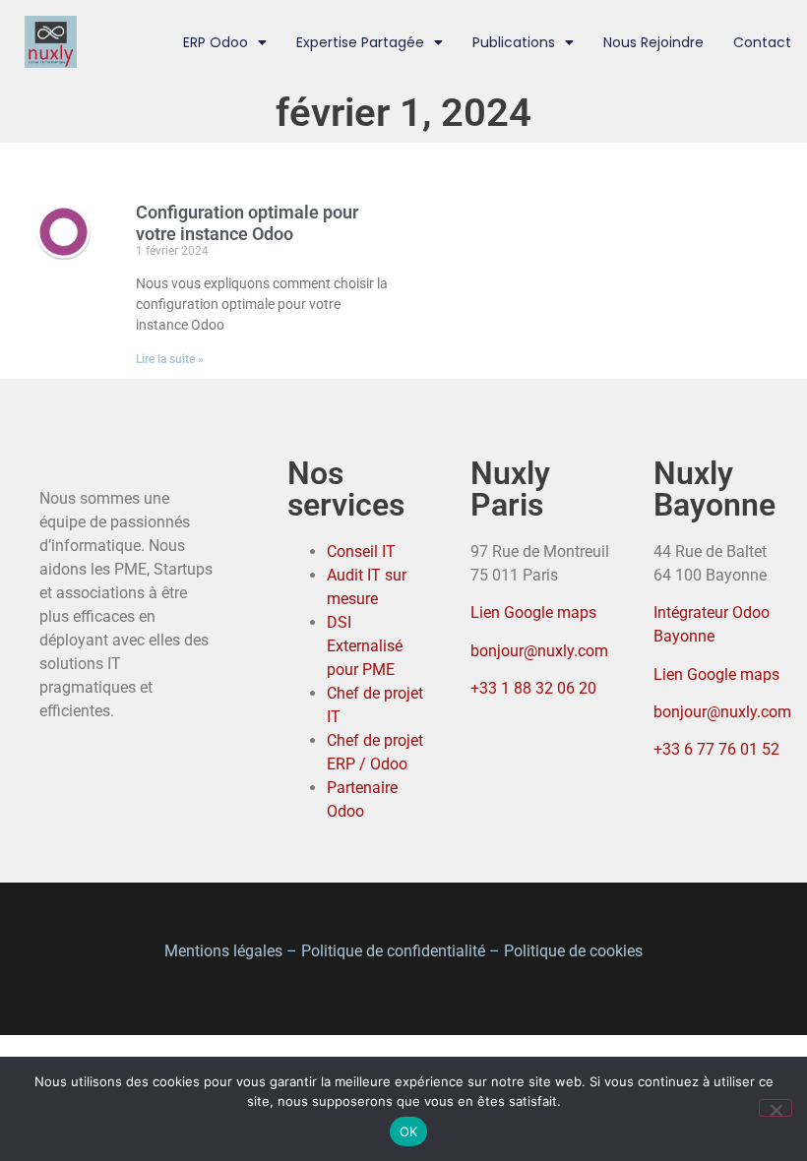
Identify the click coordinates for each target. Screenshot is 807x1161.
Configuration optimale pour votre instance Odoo (247, 223)
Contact (762, 42)
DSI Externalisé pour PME (365, 646)
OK (409, 1131)
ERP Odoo (215, 42)
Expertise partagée (360, 42)
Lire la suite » (170, 359)
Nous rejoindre (653, 42)
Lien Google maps (533, 612)
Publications (513, 42)
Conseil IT (361, 551)
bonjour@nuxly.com (539, 651)
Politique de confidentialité (393, 951)
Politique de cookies (573, 951)
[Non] (775, 1108)
